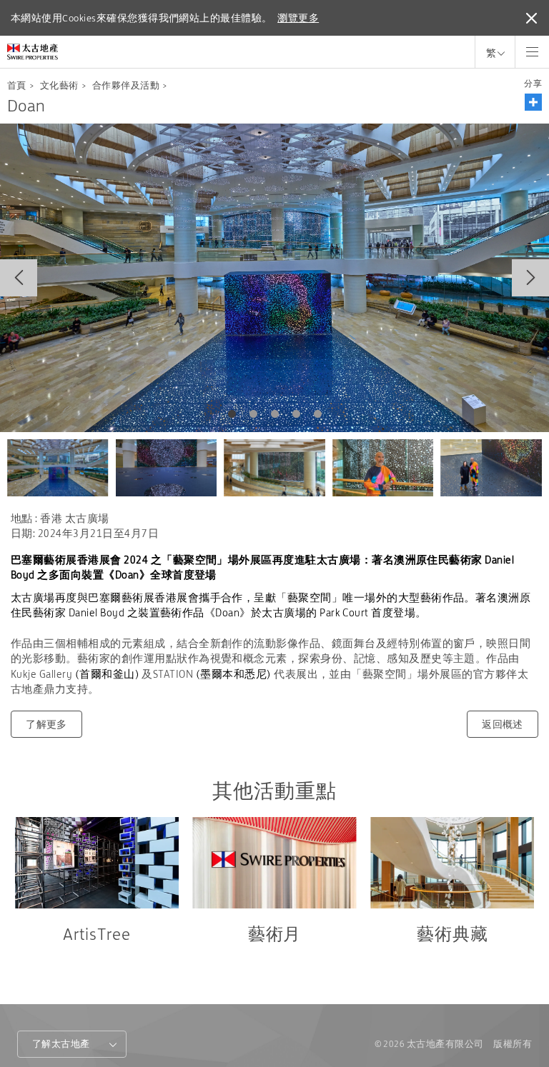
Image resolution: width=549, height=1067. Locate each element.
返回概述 (502, 724)
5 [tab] (317, 414)
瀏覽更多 (298, 18)
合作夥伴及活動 (125, 85)
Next (530, 277)
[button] (533, 102)
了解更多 (46, 724)
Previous (18, 277)
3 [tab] (274, 414)
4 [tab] (296, 414)
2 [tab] (253, 414)
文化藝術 (59, 85)
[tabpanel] (274, 278)
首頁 (16, 85)
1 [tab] (231, 414)
